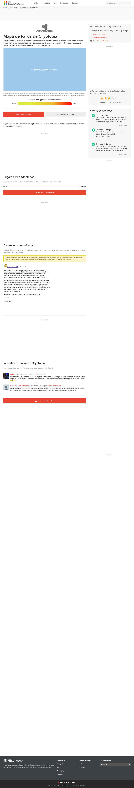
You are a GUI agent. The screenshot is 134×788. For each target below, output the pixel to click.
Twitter (80, 764)
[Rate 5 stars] (117, 98)
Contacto (75, 3)
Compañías (45, 3)
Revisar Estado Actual (65, 114)
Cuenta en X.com (99, 34)
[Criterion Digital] (67, 782)
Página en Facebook (100, 38)
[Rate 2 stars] (106, 98)
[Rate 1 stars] (102, 98)
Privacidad (64, 3)
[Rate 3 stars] (109, 98)
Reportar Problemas (23, 114)
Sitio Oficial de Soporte (101, 41)
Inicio (36, 3)
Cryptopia (23, 8)
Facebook (81, 767)
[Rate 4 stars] (113, 98)
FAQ (55, 3)
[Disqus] (44, 287)
